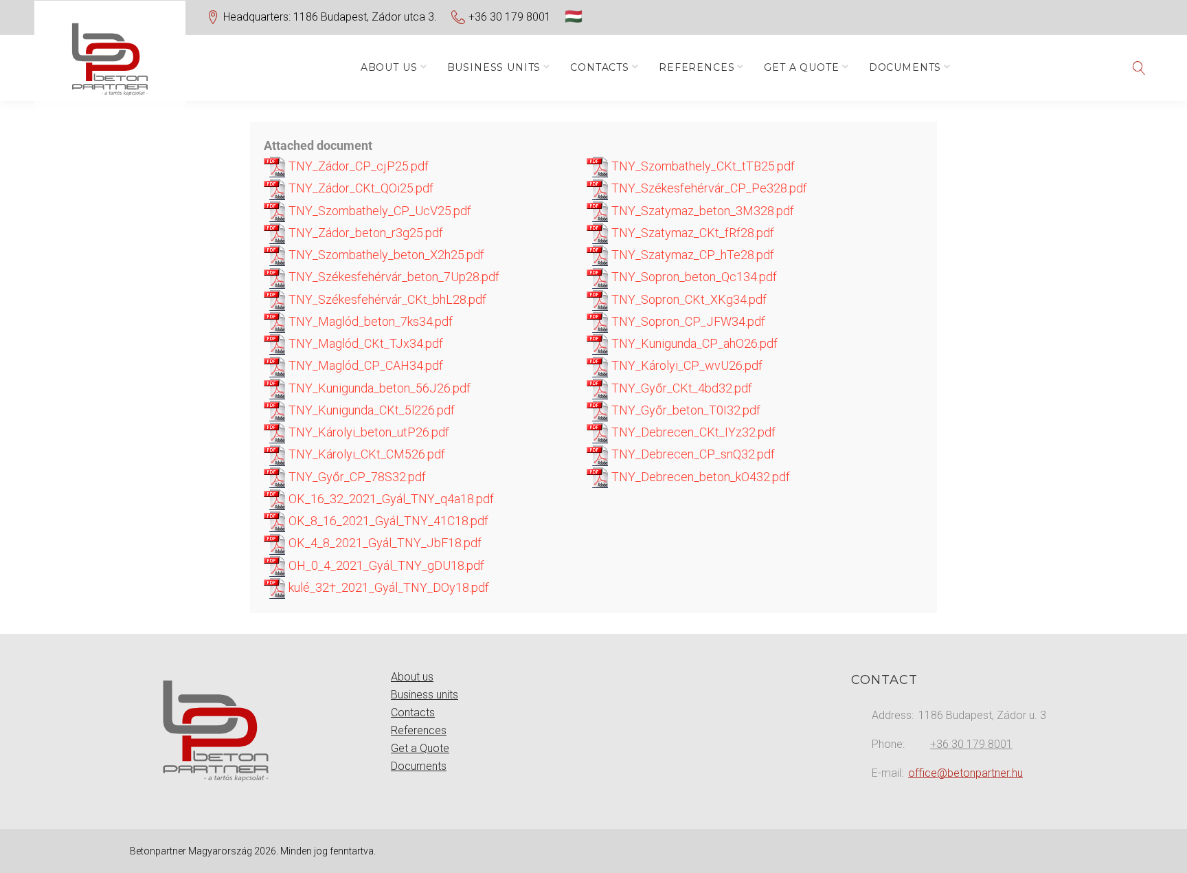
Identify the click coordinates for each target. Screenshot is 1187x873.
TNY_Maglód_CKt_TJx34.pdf (364, 343)
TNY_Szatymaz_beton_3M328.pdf (701, 210)
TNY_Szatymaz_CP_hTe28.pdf (691, 254)
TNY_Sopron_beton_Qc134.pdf (693, 276)
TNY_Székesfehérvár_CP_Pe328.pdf (708, 188)
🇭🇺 (574, 16)
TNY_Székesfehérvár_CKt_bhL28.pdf (386, 299)
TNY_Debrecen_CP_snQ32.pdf (692, 454)
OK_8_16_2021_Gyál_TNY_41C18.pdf (387, 520)
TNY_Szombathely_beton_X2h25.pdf (385, 254)
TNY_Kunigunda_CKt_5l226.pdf (370, 410)
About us (389, 68)
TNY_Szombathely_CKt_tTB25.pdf (702, 166)
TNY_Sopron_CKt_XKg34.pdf (688, 299)
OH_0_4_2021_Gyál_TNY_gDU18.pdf (385, 565)
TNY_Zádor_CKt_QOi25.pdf (359, 188)
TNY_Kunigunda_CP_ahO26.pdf (693, 343)
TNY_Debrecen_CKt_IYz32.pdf (692, 432)
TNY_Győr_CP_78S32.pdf (356, 476)
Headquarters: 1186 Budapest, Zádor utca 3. (330, 16)
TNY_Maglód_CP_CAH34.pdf (364, 365)
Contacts (599, 68)
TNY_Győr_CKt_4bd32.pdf (680, 388)
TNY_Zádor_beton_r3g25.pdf (364, 232)
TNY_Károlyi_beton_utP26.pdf (367, 432)
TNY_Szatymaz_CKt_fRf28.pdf (691, 232)
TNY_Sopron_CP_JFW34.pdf (687, 321)
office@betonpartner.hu (965, 773)
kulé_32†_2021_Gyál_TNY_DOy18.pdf (387, 587)
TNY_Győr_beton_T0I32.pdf (684, 410)
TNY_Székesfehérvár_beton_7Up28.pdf (392, 276)
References (696, 68)
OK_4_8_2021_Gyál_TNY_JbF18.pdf (384, 542)
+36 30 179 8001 (509, 16)
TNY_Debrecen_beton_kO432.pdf (699, 476)
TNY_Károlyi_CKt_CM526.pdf (365, 454)
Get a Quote (801, 68)
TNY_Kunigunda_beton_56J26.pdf (378, 388)
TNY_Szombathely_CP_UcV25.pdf (378, 210)
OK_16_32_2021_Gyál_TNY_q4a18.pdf (390, 498)
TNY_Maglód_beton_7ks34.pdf (369, 321)
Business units (494, 68)
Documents (905, 68)
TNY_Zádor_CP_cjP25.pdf (357, 166)
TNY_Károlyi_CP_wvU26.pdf (685, 365)
